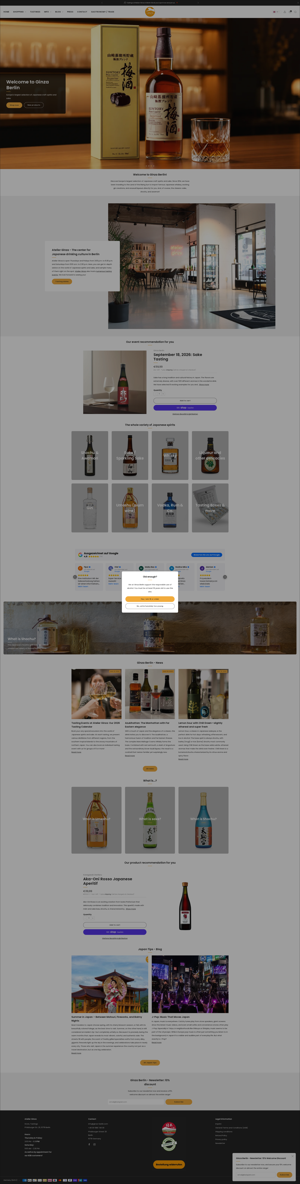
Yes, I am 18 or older (150, 599)
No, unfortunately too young (150, 606)
